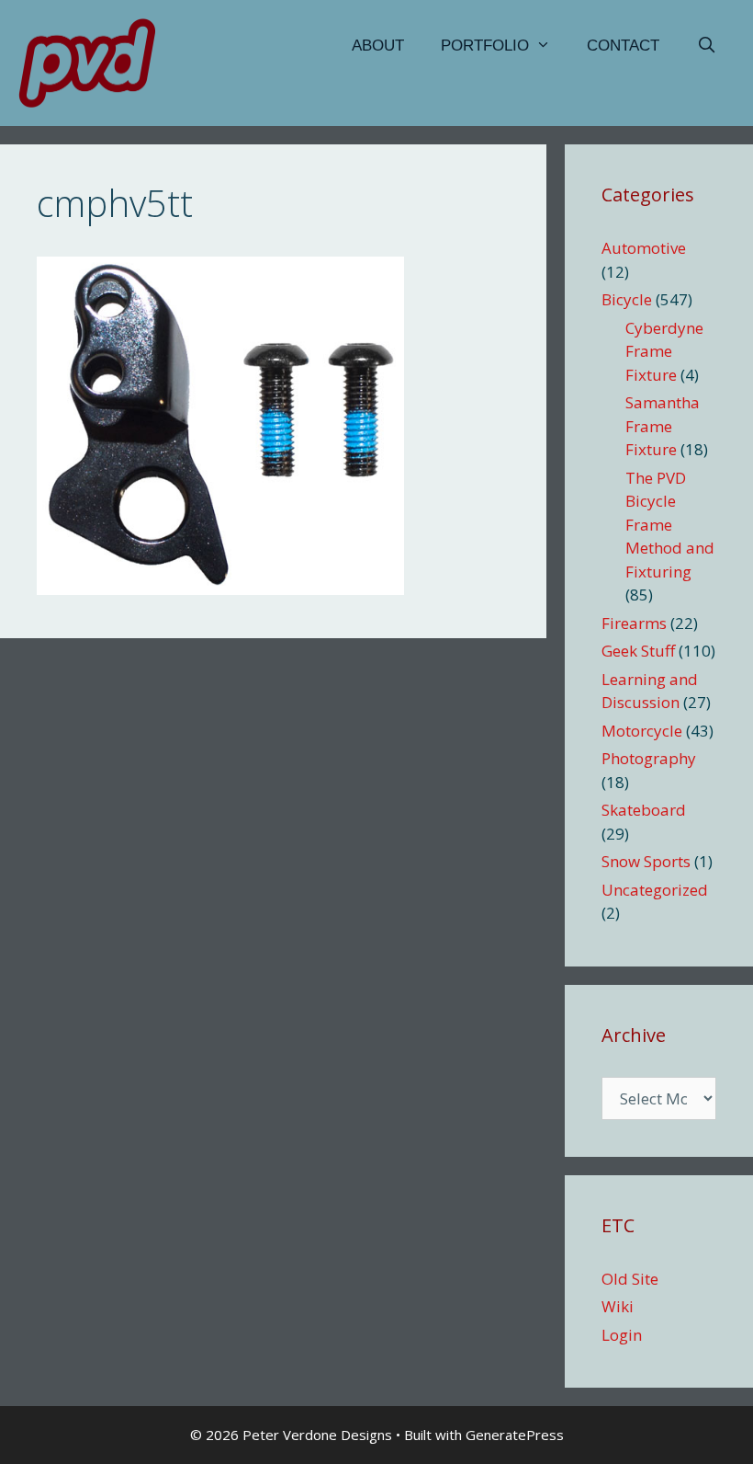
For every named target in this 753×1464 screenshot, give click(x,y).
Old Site (629, 1278)
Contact (623, 45)
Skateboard (643, 809)
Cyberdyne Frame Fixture (664, 351)
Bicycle (626, 299)
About (378, 45)
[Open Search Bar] (706, 46)
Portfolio (485, 45)
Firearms (634, 623)
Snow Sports (646, 861)
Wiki (617, 1306)
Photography (648, 758)
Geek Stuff (638, 650)
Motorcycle (641, 730)
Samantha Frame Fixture (662, 426)
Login (621, 1334)
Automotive (643, 247)
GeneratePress (515, 1434)
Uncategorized (654, 889)
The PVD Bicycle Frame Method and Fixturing (669, 524)
